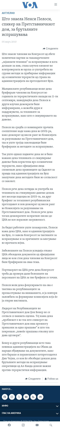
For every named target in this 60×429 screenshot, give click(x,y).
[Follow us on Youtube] (26, 397)
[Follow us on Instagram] (12, 397)
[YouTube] (37, 425)
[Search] (51, 425)
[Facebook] (9, 425)
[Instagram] (23, 425)
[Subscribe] (40, 397)
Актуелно (8, 13)
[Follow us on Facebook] (5, 397)
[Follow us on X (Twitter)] (19, 397)
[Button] (50, 49)
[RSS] (33, 397)
